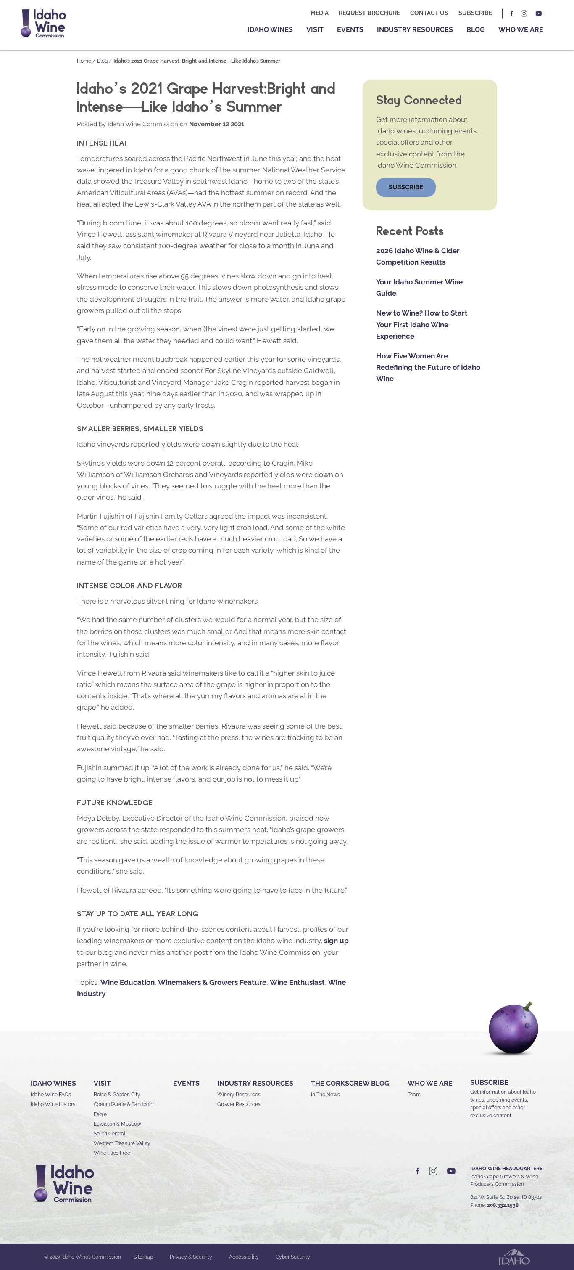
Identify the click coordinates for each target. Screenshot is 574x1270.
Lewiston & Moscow (117, 1124)
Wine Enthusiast (297, 982)
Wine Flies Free (112, 1153)
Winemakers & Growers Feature (212, 982)
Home (84, 61)
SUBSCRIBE (489, 1083)
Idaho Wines (270, 30)
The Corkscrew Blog (350, 1083)
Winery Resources (239, 1095)
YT (538, 13)
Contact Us (429, 13)
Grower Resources (239, 1104)
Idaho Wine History (53, 1104)
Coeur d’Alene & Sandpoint (124, 1104)
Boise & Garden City (117, 1095)
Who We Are (520, 30)
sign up (336, 940)
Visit (315, 30)
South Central (109, 1134)
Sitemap (143, 1257)
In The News (325, 1095)
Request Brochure (369, 13)
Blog (475, 30)
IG (524, 13)
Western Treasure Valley (122, 1143)
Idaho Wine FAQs (51, 1095)
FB (512, 13)
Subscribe (475, 13)
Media (320, 13)
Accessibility (244, 1257)
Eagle (100, 1114)
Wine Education (127, 982)
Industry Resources (415, 30)
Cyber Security (293, 1257)
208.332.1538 (503, 1205)
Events (350, 30)
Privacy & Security (191, 1257)
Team (414, 1095)
